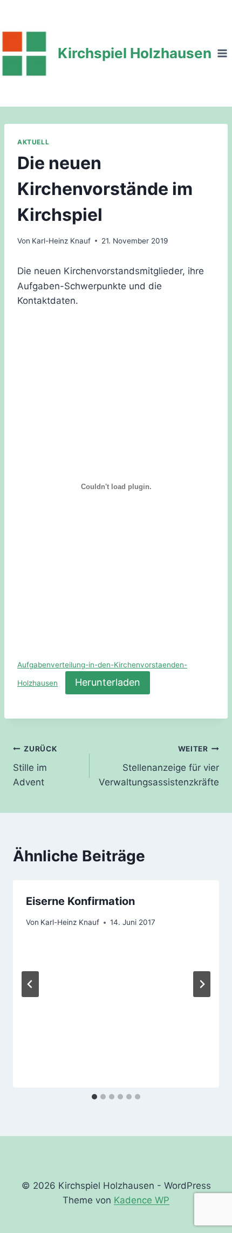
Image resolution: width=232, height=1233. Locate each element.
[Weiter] (201, 984)
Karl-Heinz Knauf (61, 240)
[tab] (94, 1096)
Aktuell (33, 142)
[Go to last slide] (30, 984)
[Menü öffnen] (222, 53)
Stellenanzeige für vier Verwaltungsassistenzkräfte (159, 766)
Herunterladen (107, 682)
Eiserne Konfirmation (80, 901)
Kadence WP (141, 1200)
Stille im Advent (35, 766)
